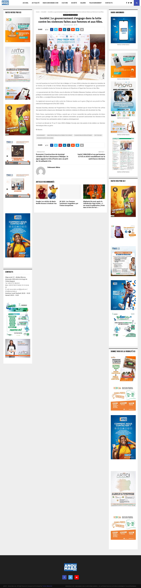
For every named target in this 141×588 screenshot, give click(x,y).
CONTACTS (109, 3)
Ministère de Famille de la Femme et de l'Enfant (59, 135)
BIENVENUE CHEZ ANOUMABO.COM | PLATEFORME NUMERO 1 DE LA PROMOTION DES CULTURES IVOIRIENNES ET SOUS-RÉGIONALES (101, 586)
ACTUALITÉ (35, 3)
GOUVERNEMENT (41, 135)
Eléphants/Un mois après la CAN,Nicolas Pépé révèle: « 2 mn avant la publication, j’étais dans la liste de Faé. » (94, 204)
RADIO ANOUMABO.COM (50, 3)
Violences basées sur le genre (45, 138)
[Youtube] (131, 3)
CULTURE (65, 3)
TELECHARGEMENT (95, 3)
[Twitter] (129, 3)
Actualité (66, 14)
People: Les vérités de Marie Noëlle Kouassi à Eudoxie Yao (46, 202)
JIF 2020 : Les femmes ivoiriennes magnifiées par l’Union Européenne (69, 203)
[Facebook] (127, 3)
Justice (70, 14)
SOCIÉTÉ (74, 3)
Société (75, 14)
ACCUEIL (25, 3)
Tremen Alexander (47, 586)
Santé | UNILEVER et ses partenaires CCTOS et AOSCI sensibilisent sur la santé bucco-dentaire (91, 156)
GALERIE (83, 3)
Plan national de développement (83, 135)
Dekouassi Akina (53, 167)
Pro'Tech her (98, 135)
